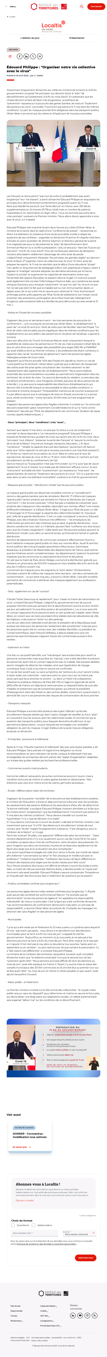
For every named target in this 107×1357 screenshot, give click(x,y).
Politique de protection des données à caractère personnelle (45, 1244)
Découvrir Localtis (25, 1200)
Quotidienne (23, 1225)
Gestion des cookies (39, 1341)
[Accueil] (48, 6)
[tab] (16, 1162)
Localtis (12, 17)
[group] (53, 153)
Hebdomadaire (44, 1225)
